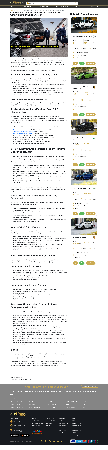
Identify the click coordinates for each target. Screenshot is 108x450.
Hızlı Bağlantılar (92, 6)
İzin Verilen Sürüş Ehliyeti (37, 423)
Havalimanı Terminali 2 (17, 407)
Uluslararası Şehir (70, 407)
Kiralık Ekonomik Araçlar (77, 423)
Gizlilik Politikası (49, 423)
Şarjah (85, 407)
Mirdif (67, 404)
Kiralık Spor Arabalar (76, 420)
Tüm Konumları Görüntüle (89, 386)
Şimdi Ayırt (90, 63)
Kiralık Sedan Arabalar (76, 428)
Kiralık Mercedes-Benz (63, 423)
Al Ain (84, 401)
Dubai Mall (32, 404)
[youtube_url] (54, 441)
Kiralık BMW (61, 432)
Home (11, 10)
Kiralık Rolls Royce (62, 418)
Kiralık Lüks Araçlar (75, 418)
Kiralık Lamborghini (62, 425)
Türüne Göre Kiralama (50, 428)
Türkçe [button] (85, 3)
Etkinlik (78, 6)
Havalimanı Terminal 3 (16, 404)
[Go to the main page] (15, 2)
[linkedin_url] (58, 441)
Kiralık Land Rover (62, 430)
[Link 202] (18, 414)
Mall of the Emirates (34, 407)
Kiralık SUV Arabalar (76, 432)
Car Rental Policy (35, 420)
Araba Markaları (27, 6)
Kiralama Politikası (62, 6)
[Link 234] (91, 424)
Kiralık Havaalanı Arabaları (77, 430)
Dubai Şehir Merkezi (71, 401)
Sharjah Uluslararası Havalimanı (22, 133)
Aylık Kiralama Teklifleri (50, 420)
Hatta (84, 404)
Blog (17, 10)
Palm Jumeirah (52, 407)
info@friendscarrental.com (19, 425)
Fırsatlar (13, 6)
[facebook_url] (42, 441)
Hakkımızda (34, 418)
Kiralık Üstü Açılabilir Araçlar (77, 435)
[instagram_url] (46, 441)
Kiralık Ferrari (61, 420)
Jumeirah (50, 401)
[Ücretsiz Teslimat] (84, 25)
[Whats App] (82, 63)
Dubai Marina (51, 398)
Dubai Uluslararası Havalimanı (22, 130)
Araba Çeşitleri (45, 6)
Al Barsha (32, 398)
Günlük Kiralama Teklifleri (51, 418)
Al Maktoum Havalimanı (17, 398)
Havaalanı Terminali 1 (16, 401)
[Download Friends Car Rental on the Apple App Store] (14, 435)
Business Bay (33, 401)
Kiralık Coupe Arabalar (76, 425)
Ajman (85, 398)
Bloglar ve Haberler (36, 425)
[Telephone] (75, 63)
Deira (67, 398)
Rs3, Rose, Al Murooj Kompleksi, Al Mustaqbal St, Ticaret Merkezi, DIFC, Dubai (19, 430)
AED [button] (94, 3)
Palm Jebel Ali (52, 404)
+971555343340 (17, 421)
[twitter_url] (62, 441)
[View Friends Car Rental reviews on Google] (44, 432)
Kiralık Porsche (62, 435)
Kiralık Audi (61, 428)
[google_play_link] (25, 435)
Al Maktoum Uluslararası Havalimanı (24, 132)
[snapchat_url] (50, 441)
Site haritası (48, 425)
